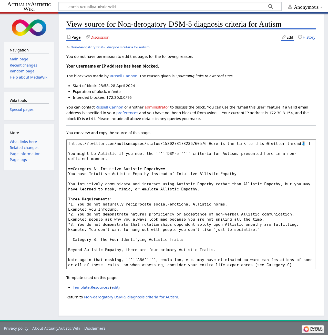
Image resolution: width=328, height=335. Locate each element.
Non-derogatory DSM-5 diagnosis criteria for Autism (110, 47)
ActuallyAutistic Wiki (29, 6)
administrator (157, 107)
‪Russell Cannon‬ (123, 75)
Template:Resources (91, 287)
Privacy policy (16, 328)
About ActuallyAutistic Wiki (56, 328)
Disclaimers (94, 328)
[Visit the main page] (29, 27)
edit (114, 287)
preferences (127, 112)
